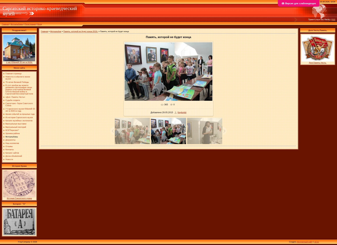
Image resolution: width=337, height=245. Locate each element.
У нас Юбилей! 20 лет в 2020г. (19, 62)
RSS (333, 19)
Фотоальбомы (17, 24)
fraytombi (182, 112)
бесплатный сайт (304, 242)
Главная (5, 24)
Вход (39, 24)
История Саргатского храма (19, 198)
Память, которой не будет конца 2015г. (80, 31)
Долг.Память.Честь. (317, 63)
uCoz (316, 242)
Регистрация (30, 24)
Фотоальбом (55, 31)
